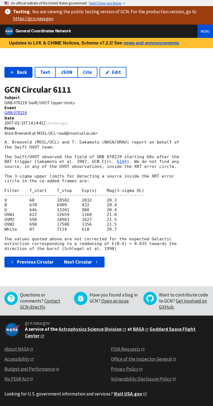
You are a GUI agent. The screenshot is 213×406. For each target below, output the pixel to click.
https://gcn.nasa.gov (33, 18)
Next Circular (78, 262)
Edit (116, 72)
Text (45, 72)
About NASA (16, 349)
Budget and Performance (29, 369)
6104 (122, 161)
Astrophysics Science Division (90, 329)
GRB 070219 (15, 112)
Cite (87, 72)
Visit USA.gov (128, 394)
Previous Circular (35, 262)
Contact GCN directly (40, 304)
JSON (66, 72)
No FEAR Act (16, 379)
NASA (138, 329)
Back (22, 72)
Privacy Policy (124, 369)
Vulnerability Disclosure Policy (141, 379)
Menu (205, 31)
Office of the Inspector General (141, 359)
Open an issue (115, 301)
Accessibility (16, 359)
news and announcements (151, 43)
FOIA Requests (125, 349)
